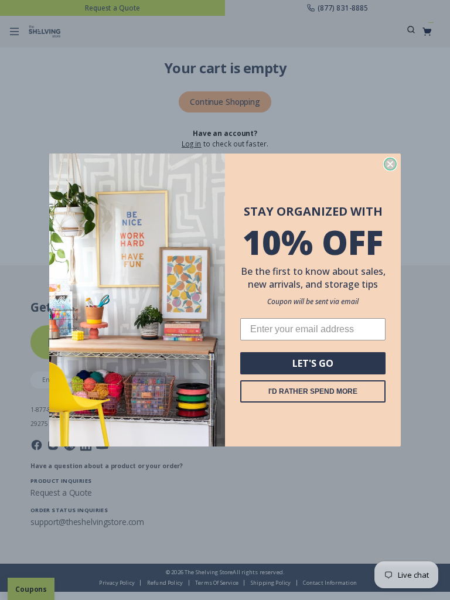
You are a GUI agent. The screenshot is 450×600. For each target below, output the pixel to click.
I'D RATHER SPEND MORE (312, 391)
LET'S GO (312, 363)
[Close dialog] (390, 164)
